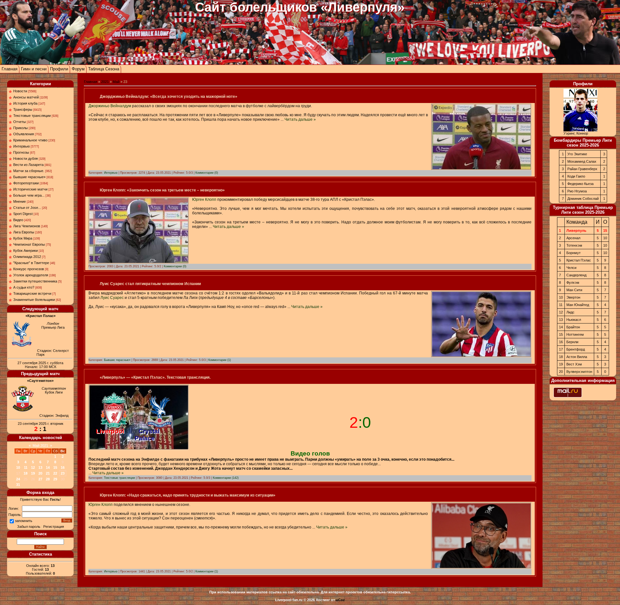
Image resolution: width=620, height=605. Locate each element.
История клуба (25, 103)
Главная (9, 69)
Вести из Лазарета (28, 165)
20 (40, 473)
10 (18, 467)
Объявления (23, 134)
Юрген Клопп (204, 199)
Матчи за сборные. (28, 171)
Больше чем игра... (29, 195)
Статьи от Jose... (27, 208)
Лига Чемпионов (26, 226)
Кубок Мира (22, 238)
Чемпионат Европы (29, 244)
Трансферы (22, 109)
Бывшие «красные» (29, 177)
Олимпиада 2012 (27, 257)
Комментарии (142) (226, 477)
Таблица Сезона (103, 69)
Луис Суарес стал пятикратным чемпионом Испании (150, 284)
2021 (105, 82)
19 (33, 473)
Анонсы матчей (26, 97)
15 (55, 467)
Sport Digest (23, 214)
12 (33, 467)
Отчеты (19, 122)
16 (63, 467)
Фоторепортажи (26, 183)
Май (116, 82)
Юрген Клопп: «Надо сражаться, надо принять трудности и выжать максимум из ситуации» (187, 495)
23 (63, 473)
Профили (59, 69)
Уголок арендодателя (30, 275)
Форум (78, 69)
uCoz (340, 600)
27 (40, 479)
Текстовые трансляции (32, 116)
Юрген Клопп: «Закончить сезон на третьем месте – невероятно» (162, 190)
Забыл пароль (28, 526)
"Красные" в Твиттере (31, 263)
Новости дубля (25, 158)
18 (25, 473)
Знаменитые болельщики (34, 300)
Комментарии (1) (219, 360)
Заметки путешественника (35, 281)
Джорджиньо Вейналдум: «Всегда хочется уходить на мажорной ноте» (168, 96)
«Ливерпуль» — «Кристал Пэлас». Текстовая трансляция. (155, 377)
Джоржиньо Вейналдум (109, 106)
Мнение (19, 201)
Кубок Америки (25, 250)
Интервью (21, 146)
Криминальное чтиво (30, 140)
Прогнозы (21, 152)
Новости (20, 91)
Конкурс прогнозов (28, 269)
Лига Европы (23, 232)
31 (18, 485)
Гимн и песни (33, 69)
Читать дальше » (300, 119)
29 (55, 479)
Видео (18, 220)
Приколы (20, 128)
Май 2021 (40, 445)
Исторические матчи (30, 189)
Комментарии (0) (206, 172)
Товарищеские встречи (32, 293)
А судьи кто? (23, 287)
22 (55, 473)
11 (25, 467)
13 (40, 467)
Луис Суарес (112, 297)
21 (48, 473)
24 (18, 479)
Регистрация (53, 526)
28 (48, 479)
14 (48, 467)
